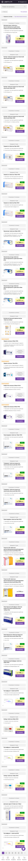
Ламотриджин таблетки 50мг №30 (12, 519)
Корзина (24, 859)
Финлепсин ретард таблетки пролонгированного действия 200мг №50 (13, 287)
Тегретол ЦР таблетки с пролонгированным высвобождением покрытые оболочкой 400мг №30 (13, 549)
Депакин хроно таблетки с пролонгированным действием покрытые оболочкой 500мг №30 (12, 27)
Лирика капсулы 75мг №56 (11, 363)
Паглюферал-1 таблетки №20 (11, 833)
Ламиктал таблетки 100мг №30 (12, 174)
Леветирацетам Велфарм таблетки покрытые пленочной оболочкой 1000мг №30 (13, 608)
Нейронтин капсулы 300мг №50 (12, 406)
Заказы (19, 859)
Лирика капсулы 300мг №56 (11, 341)
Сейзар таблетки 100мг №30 (11, 775)
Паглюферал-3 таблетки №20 (11, 690)
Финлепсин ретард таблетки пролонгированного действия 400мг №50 (13, 258)
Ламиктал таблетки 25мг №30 (11, 146)
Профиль (13, 859)
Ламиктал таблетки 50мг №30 (11, 203)
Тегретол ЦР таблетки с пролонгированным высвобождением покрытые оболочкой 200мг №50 (13, 580)
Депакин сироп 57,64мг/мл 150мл (12, 804)
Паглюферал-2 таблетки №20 (11, 747)
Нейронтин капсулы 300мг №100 (12, 385)
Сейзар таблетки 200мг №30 (11, 719)
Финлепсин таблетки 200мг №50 (12, 231)
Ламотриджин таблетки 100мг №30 (13, 435)
